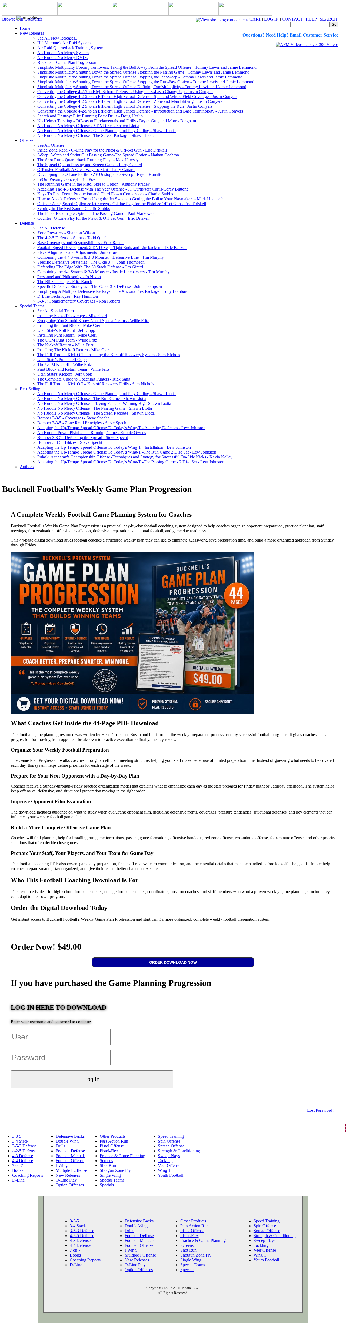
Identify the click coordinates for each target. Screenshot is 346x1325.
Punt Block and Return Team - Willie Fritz (73, 369)
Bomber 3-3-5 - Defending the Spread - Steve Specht (82, 437)
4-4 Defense (22, 1160)
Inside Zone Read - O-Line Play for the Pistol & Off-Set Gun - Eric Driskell (102, 150)
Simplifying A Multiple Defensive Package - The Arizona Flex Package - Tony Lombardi (113, 291)
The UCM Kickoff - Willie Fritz (64, 364)
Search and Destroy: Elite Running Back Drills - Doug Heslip (90, 116)
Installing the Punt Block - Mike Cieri (69, 325)
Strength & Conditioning (179, 1151)
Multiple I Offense (71, 1170)
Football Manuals (70, 1155)
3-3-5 (16, 1136)
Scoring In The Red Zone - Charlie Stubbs (73, 208)
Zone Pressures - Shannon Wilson (66, 233)
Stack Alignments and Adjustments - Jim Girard (77, 252)
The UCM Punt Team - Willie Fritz (67, 340)
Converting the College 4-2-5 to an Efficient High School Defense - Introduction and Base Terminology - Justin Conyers (140, 111)
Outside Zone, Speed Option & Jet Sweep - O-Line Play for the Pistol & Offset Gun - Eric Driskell (121, 203)
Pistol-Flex (109, 1151)
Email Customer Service (314, 34)
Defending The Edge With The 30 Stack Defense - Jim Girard (90, 267)
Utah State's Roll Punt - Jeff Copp (66, 330)
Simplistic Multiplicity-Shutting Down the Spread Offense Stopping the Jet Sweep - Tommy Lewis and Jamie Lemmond (139, 77)
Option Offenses (70, 1185)
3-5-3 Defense (24, 1146)
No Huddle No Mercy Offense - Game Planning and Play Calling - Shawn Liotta (106, 130)
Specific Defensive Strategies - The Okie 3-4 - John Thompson (91, 262)
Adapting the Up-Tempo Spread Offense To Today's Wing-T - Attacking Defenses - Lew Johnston (121, 427)
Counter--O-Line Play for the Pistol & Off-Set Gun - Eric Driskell (93, 218)
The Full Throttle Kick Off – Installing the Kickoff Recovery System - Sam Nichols (108, 354)
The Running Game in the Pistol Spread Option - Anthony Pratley (93, 184)
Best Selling (30, 388)
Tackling (165, 1160)
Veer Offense (169, 1165)
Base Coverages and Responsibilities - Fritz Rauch (80, 242)
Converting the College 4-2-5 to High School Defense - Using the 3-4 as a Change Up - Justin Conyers (125, 91)
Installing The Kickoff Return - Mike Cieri (73, 349)
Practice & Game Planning (122, 1155)
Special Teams (32, 306)
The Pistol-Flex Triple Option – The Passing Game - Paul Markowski (96, 213)
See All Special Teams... (58, 311)
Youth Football (170, 1175)
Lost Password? (320, 1110)
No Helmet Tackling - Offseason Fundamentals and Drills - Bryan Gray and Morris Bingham (116, 121)
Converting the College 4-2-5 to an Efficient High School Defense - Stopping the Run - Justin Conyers (124, 106)
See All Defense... (52, 228)
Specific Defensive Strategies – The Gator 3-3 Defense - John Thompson (99, 286)
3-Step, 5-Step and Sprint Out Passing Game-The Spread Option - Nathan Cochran (108, 155)
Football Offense (70, 1160)
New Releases (32, 33)
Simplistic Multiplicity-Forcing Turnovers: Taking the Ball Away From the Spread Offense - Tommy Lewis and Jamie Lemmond (147, 67)
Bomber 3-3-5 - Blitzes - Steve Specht (69, 442)
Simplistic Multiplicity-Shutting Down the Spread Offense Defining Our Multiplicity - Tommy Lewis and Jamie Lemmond (141, 86)
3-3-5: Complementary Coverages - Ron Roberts (78, 301)
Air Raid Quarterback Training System (70, 47)
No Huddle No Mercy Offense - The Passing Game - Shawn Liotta (94, 408)
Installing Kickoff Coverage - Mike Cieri (72, 315)
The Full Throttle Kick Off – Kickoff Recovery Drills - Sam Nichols (95, 384)
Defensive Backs (70, 1136)
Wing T (164, 1170)
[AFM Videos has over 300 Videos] (307, 44)
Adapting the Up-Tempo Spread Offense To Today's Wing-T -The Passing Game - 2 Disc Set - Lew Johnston (130, 462)
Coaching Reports (27, 1175)
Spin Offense (169, 1141)
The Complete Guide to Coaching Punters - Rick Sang (83, 379)
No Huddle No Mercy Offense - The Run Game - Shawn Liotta (91, 398)
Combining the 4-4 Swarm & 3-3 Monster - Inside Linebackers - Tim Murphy (103, 272)
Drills (60, 1146)
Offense (26, 140)
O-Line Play (66, 1180)
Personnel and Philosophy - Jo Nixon (69, 276)
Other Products (112, 1136)
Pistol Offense (112, 1146)
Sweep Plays (169, 1155)
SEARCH (328, 19)
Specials (107, 1185)
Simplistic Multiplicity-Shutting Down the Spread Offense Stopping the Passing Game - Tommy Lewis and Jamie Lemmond (143, 72)
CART (255, 19)
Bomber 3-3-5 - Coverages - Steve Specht (73, 418)
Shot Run (108, 1165)
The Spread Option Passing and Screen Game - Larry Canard (89, 164)
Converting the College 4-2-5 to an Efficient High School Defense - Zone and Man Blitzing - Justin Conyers (129, 101)
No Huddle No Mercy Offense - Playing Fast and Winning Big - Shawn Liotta (104, 403)
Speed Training (171, 1136)
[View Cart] (222, 19)
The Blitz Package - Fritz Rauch (64, 281)
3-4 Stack (20, 1141)
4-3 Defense (22, 1155)
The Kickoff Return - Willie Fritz (65, 345)
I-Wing (62, 1165)
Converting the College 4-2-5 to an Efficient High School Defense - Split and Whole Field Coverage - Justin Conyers (137, 96)
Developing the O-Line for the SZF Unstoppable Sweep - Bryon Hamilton (101, 174)
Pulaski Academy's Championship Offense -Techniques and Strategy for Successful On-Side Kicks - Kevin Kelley (134, 457)
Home (25, 28)
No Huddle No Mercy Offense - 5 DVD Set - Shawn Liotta (88, 125)
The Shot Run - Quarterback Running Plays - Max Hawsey (88, 160)
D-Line (18, 1180)
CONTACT (292, 19)
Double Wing (67, 1141)
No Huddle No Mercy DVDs (62, 57)
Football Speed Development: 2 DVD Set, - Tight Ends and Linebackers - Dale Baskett (112, 247)
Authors (27, 466)
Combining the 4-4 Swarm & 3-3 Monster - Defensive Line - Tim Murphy (100, 257)
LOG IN (271, 19)
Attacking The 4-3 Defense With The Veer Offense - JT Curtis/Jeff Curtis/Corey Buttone (112, 189)
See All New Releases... (57, 38)
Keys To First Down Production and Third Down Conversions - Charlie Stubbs (105, 194)
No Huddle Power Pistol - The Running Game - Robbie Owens (91, 432)
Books (17, 1170)
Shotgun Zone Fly (115, 1170)
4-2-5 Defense (24, 1151)
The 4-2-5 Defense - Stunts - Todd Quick (72, 237)
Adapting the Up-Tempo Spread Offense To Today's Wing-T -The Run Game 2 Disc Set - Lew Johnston (126, 452)
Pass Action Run (114, 1141)
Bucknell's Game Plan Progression (66, 62)
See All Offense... (52, 145)
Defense (27, 223)
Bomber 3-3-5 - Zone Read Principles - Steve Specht (82, 423)
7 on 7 (17, 1165)
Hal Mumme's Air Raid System (64, 43)
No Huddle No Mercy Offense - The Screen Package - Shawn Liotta (96, 135)
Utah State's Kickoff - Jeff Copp (64, 374)
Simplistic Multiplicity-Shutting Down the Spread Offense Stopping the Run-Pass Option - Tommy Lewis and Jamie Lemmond (145, 82)
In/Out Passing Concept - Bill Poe (66, 179)
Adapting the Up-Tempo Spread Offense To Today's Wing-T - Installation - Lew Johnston (114, 447)
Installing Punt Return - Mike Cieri (67, 335)
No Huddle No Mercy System (63, 52)
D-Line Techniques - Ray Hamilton (67, 296)
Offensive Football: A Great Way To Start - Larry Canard (86, 169)
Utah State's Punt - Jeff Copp (62, 359)
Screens (106, 1160)
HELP (311, 19)
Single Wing (110, 1175)
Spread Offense (171, 1146)
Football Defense (70, 1151)
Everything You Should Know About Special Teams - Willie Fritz (93, 320)
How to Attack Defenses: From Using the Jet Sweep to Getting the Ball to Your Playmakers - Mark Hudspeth (130, 198)
